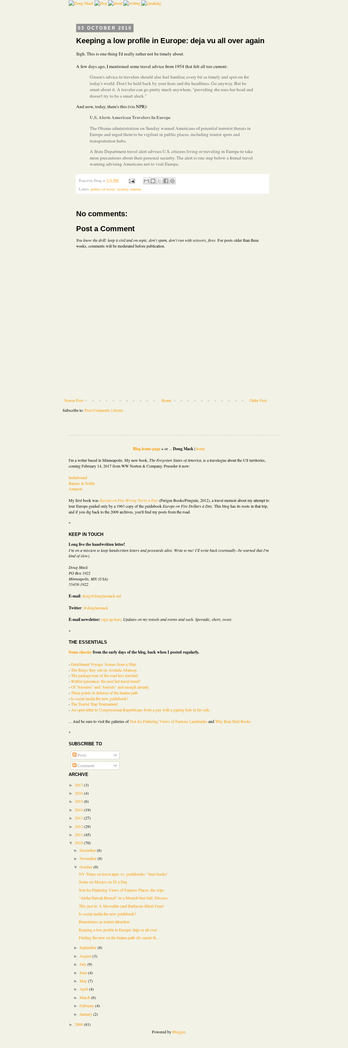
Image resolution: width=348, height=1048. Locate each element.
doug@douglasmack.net (101, 595)
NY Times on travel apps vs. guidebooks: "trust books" (123, 874)
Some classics (80, 652)
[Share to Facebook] (165, 181)
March (85, 997)
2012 (79, 826)
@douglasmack (95, 607)
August (86, 956)
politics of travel (103, 189)
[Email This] (146, 181)
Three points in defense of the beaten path (104, 692)
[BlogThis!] (153, 181)
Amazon (75, 488)
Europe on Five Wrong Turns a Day (129, 500)
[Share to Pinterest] (172, 181)
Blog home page (146, 449)
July (83, 964)
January (86, 1014)
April (84, 989)
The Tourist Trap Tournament (94, 704)
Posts (81, 755)
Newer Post (73, 400)
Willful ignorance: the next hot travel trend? (105, 681)
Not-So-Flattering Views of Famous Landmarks (168, 721)
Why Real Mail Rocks (233, 721)
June (84, 972)
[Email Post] (131, 180)
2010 (79, 842)
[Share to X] (159, 181)
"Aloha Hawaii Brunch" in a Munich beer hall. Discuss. (124, 897)
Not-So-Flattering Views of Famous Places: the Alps (121, 890)
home (200, 448)
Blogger (178, 1031)
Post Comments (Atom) (104, 410)
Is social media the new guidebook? (99, 698)
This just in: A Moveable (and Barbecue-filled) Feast (121, 906)
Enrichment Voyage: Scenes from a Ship (103, 664)
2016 (79, 793)
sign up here (111, 619)
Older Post (258, 400)
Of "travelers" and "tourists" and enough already (110, 687)
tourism (135, 189)
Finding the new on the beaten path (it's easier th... (119, 937)
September (89, 947)
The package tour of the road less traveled (104, 675)
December (88, 850)
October (86, 866)
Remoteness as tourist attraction (104, 921)
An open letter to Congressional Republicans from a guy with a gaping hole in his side (140, 709)
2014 (79, 809)
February (87, 1005)
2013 (79, 818)
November (89, 858)
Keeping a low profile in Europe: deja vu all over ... (120, 929)
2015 (79, 801)
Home (166, 400)
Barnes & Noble (82, 483)
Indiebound (78, 477)
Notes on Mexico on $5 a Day (103, 881)
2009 (79, 1024)
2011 (79, 834)
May (84, 980)
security (122, 189)
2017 (79, 785)
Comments (85, 765)
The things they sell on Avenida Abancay (104, 670)
